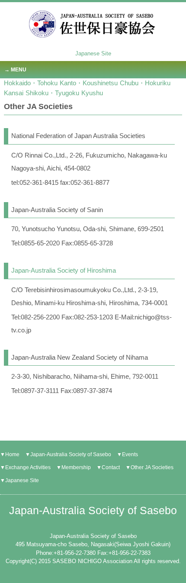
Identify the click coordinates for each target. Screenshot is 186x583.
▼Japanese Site (19, 480)
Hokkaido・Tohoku (31, 83)
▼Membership (73, 467)
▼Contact (108, 467)
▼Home (9, 454)
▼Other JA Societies (149, 467)
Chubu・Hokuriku (145, 83)
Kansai (13, 93)
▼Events (127, 454)
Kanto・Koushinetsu (89, 83)
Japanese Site (93, 53)
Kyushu (92, 93)
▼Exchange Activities (25, 467)
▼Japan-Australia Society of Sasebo (68, 454)
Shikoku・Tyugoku (52, 93)
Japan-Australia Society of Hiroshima (63, 270)
